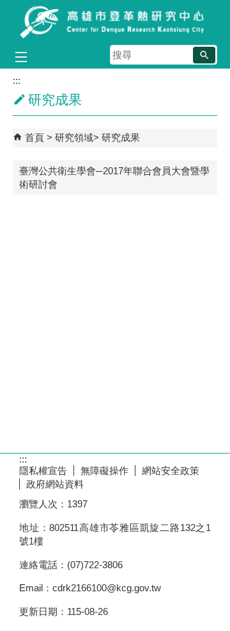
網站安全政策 (170, 470)
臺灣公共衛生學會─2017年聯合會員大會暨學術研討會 (114, 177)
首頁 (34, 137)
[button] (204, 55)
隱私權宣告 (43, 470)
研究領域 (74, 137)
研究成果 (121, 137)
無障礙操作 (104, 470)
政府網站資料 (55, 484)
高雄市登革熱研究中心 (115, 21)
